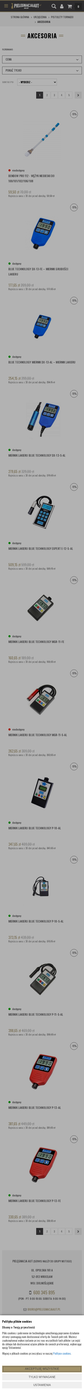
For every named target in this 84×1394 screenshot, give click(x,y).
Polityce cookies (62, 1353)
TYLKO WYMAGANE (42, 1377)
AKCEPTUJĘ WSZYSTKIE (42, 1368)
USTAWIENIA (42, 1385)
